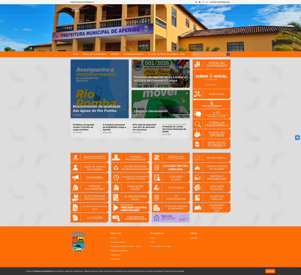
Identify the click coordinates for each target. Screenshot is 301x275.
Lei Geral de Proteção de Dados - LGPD (166, 54)
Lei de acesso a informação (160, 246)
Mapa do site (115, 259)
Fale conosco (116, 255)
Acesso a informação (220, 2)
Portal (152, 238)
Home (75, 54)
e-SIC (152, 242)
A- (207, 2)
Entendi (270, 271)
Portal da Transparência (94, 54)
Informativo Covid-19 (133, 54)
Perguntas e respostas (119, 250)
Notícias (115, 54)
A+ (203, 2)
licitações (193, 238)
